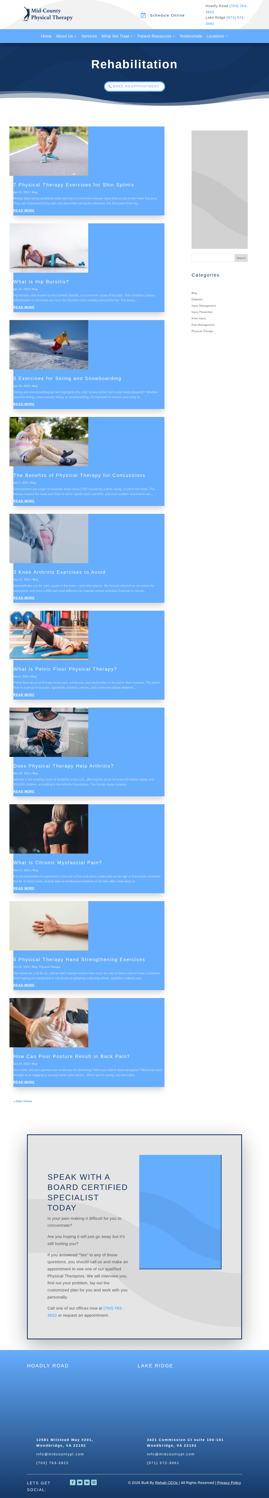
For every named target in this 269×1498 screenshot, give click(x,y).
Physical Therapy (49, 966)
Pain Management (203, 324)
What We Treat (115, 36)
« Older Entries (22, 1101)
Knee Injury (199, 318)
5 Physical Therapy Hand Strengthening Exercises (79, 959)
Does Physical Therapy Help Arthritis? (63, 766)
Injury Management (204, 305)
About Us (64, 36)
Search (241, 257)
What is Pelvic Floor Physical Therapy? (65, 669)
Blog (34, 192)
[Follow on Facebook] (72, 1482)
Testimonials (191, 36)
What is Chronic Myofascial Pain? (57, 862)
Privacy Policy (229, 1483)
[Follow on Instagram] (94, 1482)
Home (46, 36)
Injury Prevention (202, 312)
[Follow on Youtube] (80, 1482)
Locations (215, 36)
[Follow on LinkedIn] (87, 1482)
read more (24, 210)
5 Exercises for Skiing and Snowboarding (67, 378)
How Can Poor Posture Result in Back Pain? (71, 1056)
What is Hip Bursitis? (41, 281)
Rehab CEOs (166, 1483)
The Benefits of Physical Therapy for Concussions (79, 475)
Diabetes (197, 299)
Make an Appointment (136, 86)
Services (89, 36)
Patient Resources (154, 36)
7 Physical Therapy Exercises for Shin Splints (73, 184)
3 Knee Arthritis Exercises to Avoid (59, 572)
